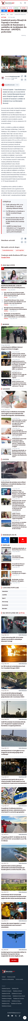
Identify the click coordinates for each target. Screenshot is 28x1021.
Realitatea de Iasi (5, 1003)
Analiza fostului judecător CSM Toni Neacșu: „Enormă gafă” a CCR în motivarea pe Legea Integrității (19, 494)
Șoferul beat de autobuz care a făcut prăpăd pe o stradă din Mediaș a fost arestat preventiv (13, 484)
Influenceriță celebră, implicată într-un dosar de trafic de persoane (19, 355)
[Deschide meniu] (25, 3)
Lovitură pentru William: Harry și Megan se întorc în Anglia (11, 348)
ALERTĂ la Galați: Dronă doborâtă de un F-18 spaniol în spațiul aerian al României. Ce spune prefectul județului (16, 229)
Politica (6, 305)
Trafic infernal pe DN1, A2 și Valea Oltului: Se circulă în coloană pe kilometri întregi (14, 206)
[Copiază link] (22, 76)
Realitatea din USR (6, 993)
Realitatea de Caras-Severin (19, 996)
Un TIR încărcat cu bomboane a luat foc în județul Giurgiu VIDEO (15, 213)
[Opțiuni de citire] (24, 1017)
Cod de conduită (19, 979)
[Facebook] (4, 11)
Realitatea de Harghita (7, 998)
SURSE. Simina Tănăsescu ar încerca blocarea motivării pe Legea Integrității (18, 516)
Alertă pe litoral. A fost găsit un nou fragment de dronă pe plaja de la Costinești (12, 752)
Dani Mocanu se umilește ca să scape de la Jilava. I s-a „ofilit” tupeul (19, 375)
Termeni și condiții (11, 977)
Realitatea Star (15, 988)
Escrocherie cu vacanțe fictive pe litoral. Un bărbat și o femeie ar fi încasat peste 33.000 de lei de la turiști (19, 525)
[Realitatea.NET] (8, 3)
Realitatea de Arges (16, 1001)
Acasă (4, 14)
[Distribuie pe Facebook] (25, 76)
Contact (3, 977)
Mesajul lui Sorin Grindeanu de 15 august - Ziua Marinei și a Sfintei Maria (15, 308)
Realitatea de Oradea (6, 996)
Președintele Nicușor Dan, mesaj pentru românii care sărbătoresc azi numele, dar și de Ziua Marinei (15, 301)
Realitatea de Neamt (17, 991)
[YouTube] (11, 11)
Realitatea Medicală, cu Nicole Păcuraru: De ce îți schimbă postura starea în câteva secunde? (13, 287)
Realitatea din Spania (6, 1006)
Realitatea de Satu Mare (16, 1003)
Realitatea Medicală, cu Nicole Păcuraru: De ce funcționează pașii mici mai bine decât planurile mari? (19, 453)
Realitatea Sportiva (6, 988)
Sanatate (3, 289)
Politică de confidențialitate (8, 979)
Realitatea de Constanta (18, 998)
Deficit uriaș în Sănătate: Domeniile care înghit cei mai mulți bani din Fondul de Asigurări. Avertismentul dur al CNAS (13, 414)
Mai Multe (14, 960)
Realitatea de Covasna (17, 993)
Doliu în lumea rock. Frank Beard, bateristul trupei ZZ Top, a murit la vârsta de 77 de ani (19, 384)
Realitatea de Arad (6, 1001)
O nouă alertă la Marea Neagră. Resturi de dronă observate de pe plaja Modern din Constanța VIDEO (15, 220)
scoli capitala (20, 250)
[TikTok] (24, 11)
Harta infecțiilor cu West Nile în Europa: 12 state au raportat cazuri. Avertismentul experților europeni (19, 423)
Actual (11, 14)
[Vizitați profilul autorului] (2, 77)
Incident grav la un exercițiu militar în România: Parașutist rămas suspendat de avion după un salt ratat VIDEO (13, 955)
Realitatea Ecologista (6, 991)
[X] (17, 11)
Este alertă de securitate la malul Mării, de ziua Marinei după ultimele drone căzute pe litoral (14, 294)
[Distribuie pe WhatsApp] (22, 79)
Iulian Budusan (23, 635)
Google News (5, 257)
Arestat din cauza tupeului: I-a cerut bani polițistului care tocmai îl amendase (13, 925)
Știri (7, 14)
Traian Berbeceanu (7, 250)
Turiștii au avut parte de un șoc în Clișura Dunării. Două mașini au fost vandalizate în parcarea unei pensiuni (14, 781)
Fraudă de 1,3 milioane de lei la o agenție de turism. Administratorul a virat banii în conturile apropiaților (13, 810)
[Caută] (20, 3)
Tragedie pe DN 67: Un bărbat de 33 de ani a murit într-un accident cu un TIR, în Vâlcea (14, 839)
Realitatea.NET (15, 76)
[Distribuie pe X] (25, 79)
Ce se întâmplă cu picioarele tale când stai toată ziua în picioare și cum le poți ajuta (19, 432)
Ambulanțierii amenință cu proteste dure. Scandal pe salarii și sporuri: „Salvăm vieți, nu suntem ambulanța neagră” (19, 442)
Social (5, 297)
